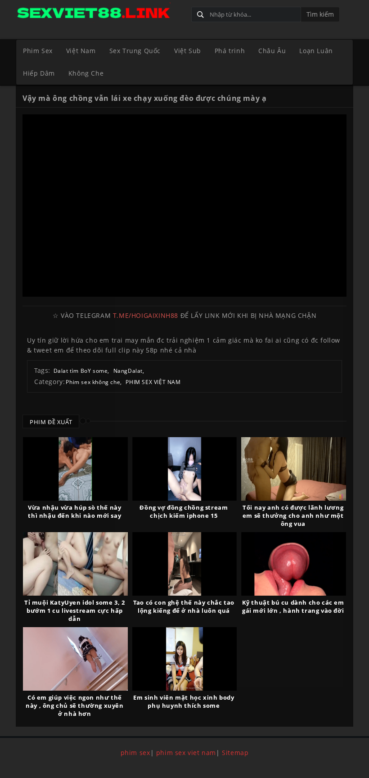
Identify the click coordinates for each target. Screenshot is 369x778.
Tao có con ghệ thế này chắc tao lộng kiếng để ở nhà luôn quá (183, 606)
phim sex (135, 752)
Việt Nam (81, 50)
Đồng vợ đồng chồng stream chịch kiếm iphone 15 (184, 511)
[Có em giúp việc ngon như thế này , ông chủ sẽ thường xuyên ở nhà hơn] (75, 659)
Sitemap (235, 752)
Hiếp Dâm (39, 73)
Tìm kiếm (320, 14)
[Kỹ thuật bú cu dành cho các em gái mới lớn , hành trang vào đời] (293, 564)
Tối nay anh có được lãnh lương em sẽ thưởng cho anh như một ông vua (293, 515)
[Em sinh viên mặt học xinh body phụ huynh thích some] (184, 659)
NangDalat (128, 371)
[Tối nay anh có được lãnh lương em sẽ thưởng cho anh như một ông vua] (293, 469)
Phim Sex (38, 50)
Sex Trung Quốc (135, 50)
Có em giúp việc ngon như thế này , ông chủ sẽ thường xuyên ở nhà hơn (74, 705)
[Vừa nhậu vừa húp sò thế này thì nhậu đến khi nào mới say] (75, 469)
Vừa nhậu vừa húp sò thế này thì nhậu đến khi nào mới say (74, 511)
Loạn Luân (316, 50)
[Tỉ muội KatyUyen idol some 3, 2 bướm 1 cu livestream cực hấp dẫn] (75, 564)
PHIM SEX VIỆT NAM (153, 382)
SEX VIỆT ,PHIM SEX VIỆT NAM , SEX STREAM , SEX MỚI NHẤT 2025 (100, 12)
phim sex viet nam (186, 752)
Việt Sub (187, 50)
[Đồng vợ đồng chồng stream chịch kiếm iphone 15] (184, 469)
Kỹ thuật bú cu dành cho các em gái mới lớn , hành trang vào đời (293, 606)
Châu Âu (272, 50)
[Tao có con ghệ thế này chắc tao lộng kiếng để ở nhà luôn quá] (184, 564)
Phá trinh (230, 50)
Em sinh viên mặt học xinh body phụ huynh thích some (183, 701)
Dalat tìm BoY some (81, 371)
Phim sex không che (93, 382)
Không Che (86, 73)
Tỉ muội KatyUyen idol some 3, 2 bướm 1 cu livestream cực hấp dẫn (74, 610)
